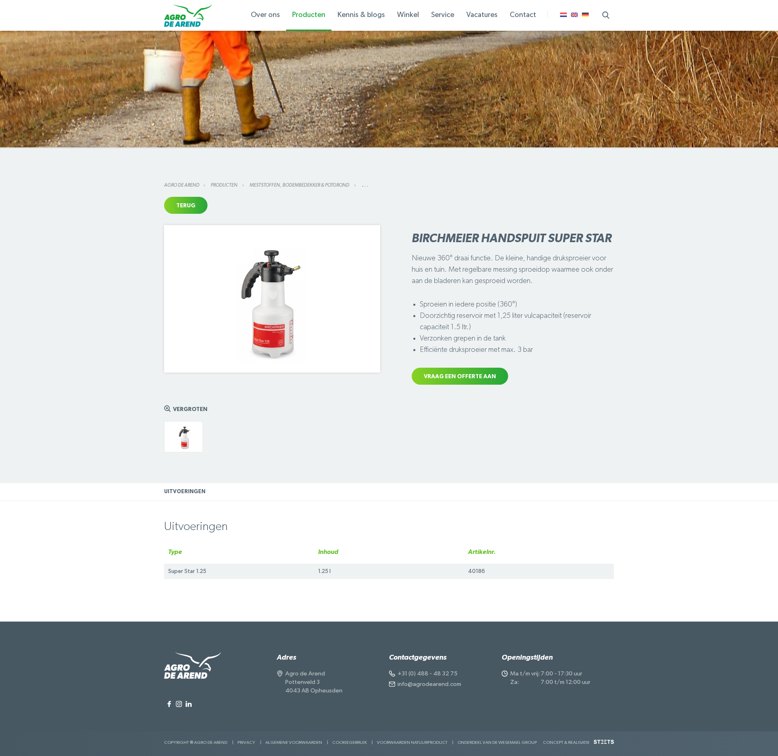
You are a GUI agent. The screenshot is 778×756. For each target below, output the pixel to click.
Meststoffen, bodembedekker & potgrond (300, 185)
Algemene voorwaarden (293, 742)
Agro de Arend (181, 185)
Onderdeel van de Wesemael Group (497, 742)
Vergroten (190, 409)
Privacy (246, 742)
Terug (185, 206)
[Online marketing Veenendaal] (604, 745)
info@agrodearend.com (429, 684)
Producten (224, 185)
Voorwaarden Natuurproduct (412, 742)
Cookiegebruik (349, 742)
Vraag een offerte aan (460, 376)
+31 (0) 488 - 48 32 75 (427, 674)
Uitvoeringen (184, 491)
